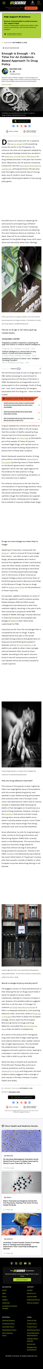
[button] (38, 2)
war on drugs (16, 144)
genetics (9, 1239)
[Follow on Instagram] (20, 1263)
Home (4, 1290)
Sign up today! (22, 1280)
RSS (36, 1356)
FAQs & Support (33, 1303)
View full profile (6, 84)
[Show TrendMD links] (40, 368)
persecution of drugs (10, 1071)
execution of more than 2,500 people (20, 156)
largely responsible (16, 587)
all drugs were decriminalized (22, 1007)
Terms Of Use (31, 1320)
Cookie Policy (32, 1323)
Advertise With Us (33, 1300)
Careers (5, 1300)
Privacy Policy (32, 1327)
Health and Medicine (12, 48)
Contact (30, 1290)
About (4, 1296)
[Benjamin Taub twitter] (11, 71)
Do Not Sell (31, 1344)
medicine (9, 1156)
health (8, 1197)
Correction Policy (8, 1323)
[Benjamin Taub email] (14, 71)
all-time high (22, 438)
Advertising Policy (33, 1330)
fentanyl (5, 553)
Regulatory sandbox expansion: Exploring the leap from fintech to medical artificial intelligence (21, 344)
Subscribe (6, 1303)
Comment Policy (8, 1327)
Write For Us (31, 1293)
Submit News (32, 1296)
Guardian (9, 814)
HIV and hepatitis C (25, 645)
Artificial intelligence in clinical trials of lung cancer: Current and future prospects (19, 352)
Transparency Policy (9, 1330)
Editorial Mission (8, 1320)
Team (4, 1293)
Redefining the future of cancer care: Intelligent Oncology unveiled (20, 359)
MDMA (13, 621)
